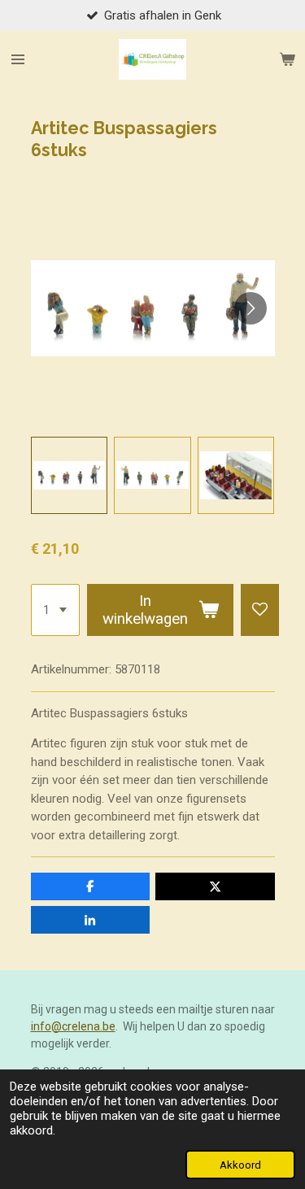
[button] (69, 475)
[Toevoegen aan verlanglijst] (260, 610)
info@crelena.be (73, 1026)
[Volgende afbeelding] (250, 308)
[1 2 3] (55, 610)
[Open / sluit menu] (18, 59)
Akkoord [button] (240, 1164)
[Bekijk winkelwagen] (287, 59)
